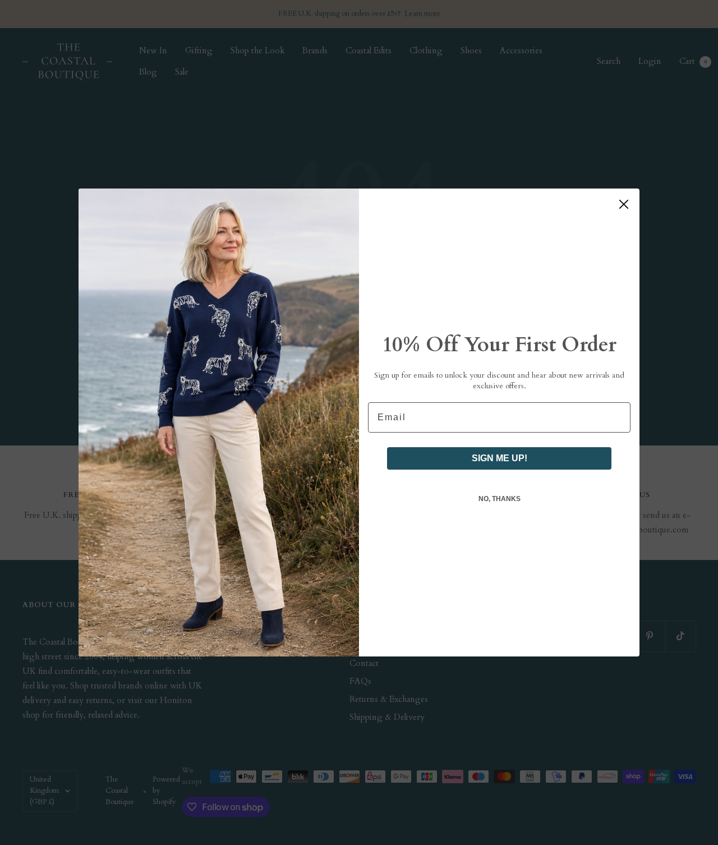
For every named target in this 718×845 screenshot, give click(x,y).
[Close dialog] (624, 204)
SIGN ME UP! (499, 458)
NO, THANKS (499, 499)
